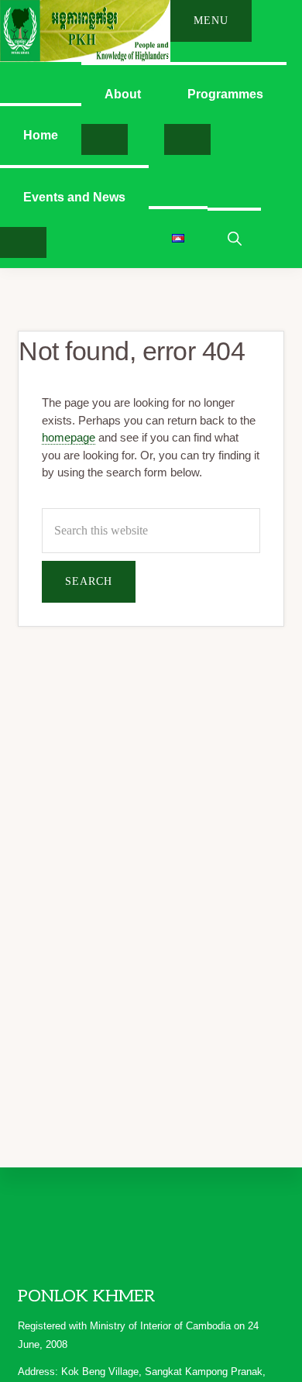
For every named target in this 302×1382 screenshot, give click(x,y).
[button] (234, 237)
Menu (211, 20)
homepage (68, 437)
